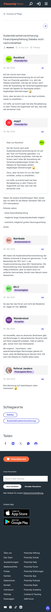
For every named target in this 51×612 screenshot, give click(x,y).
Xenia (23, 307)
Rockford (10, 48)
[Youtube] (5, 607)
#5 (42, 329)
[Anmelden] (38, 4)
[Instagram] (10, 607)
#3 (42, 249)
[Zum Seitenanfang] (48, 608)
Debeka (10, 415)
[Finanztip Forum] (13, 4)
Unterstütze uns (18, 459)
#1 (43, 68)
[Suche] (31, 3)
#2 (42, 132)
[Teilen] (45, 26)
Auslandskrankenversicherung (21, 421)
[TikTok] (15, 607)
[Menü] (46, 4)
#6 (42, 379)
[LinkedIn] (20, 607)
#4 (42, 297)
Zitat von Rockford (15, 142)
